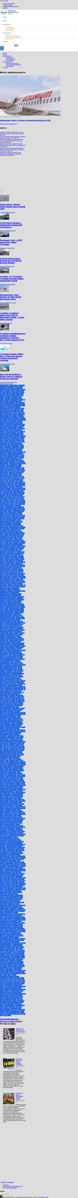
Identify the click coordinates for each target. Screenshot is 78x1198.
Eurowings (15, 476)
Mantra (5, 511)
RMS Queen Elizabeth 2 (9, 549)
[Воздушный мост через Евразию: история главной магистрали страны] (4, 291)
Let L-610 (11, 504)
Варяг (1, 678)
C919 (19, 442)
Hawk (12, 489)
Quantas (11, 543)
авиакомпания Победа (16, 594)
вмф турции (5, 701)
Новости (5, 17)
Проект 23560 (14, 880)
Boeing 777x (3, 431)
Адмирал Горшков (8, 610)
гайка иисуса (15, 718)
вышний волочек (12, 717)
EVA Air (19, 476)
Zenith (1, 586)
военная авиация (18, 705)
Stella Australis (3, 568)
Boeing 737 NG (16, 418)
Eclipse (18, 471)
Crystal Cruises (12, 462)
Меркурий (20, 811)
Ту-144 (7, 979)
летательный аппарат (19, 799)
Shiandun (2, 560)
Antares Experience (16, 405)
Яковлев (15, 1014)
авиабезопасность (20, 586)
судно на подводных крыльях (17, 956)
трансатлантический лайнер (7, 976)
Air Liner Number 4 (6, 392)
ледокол (15, 798)
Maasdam (2, 508)
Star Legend (17, 566)
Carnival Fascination (14, 444)
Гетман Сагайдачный (5, 723)
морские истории (18, 821)
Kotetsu (12, 501)
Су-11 (16, 950)
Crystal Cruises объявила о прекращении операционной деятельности (11, 225)
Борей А (15, 669)
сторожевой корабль (9, 949)
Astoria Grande (17, 408)
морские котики (4, 823)
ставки (13, 947)
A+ (18, 385)
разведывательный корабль (16, 896)
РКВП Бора (20, 909)
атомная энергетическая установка (12, 630)
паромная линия (14, 852)
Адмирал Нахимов (18, 612)
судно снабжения (16, 957)
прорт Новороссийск (13, 894)
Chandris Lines (18, 450)
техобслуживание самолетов (7, 970)
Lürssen (15, 507)
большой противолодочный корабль (11, 668)
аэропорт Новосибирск (5, 644)
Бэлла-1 (2, 676)
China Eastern (19, 452)
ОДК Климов (3, 849)
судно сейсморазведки (6, 957)
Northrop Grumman (16, 524)
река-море (15, 905)
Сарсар (21, 925)
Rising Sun (18, 547)
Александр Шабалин (15, 620)
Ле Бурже (6, 796)
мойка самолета (9, 815)
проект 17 (12, 876)
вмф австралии (7, 694)
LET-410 (16, 504)
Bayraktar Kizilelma (4, 415)
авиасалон (14, 601)
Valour (13, 579)
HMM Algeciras (17, 491)
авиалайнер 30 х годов (11, 597)
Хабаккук (2, 999)
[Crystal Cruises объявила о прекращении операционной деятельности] (4, 219)
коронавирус (15, 781)
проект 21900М (18, 878)
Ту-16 (11, 979)
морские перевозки (13, 823)
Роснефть (11, 914)
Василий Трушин (15, 678)
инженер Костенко (14, 750)
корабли (19, 775)
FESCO (11, 479)
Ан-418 (8, 624)
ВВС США (22, 681)
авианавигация (20, 597)
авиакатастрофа (16, 589)
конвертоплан (8, 770)
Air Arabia (17, 391)
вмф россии (14, 699)
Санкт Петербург (15, 925)
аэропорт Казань (4, 640)
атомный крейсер (17, 631)
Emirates (10, 473)
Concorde (2, 457)
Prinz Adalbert (16, 540)
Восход (5, 714)
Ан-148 (1, 624)
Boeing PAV (16, 436)
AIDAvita (12, 391)
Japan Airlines (12, 499)
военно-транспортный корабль (7, 707)
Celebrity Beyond (15, 446)
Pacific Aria (14, 536)
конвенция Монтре (13, 769)
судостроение (10, 962)
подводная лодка (4, 862)
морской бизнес (11, 828)
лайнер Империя (8, 795)
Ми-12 (12, 812)
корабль (19, 776)
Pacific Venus (3, 537)
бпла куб (21, 670)
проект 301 (3, 882)
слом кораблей (19, 936)
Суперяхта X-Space (12, 966)
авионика (16, 607)
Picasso (20, 539)
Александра (3, 621)
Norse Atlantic (8, 524)
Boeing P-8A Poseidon (8, 436)
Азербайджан (15, 615)
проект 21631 (3, 878)
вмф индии (6, 697)
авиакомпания (10, 591)
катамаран (22, 762)
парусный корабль (4, 853)
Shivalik (6, 560)
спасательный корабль (5, 943)
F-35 (21, 478)
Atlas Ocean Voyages (5, 411)
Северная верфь (4, 928)
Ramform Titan (12, 546)
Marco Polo (10, 511)
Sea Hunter (14, 556)
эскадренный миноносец (6, 1009)
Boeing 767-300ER (12, 427)
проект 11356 (3, 875)
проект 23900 (21, 880)
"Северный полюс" (4, 385)
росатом (2, 912)
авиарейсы (2, 601)
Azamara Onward (4, 413)
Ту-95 (1, 982)
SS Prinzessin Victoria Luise (16, 565)
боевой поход (8, 665)
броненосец (9, 672)
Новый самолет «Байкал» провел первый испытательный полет (12, 206)
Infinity (14, 497)
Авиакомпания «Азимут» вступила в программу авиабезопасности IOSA (25, 120)
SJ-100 (16, 562)
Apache (23, 405)
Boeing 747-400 (8, 426)
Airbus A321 (7, 397)
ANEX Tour (9, 405)
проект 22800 (13, 879)
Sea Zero (2, 557)
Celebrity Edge (7, 447)
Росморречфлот (4, 914)
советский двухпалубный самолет (9, 938)
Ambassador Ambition (10, 402)
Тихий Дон (11, 972)
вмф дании (18, 695)
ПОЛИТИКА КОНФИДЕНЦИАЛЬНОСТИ (12, 1186)
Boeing (11, 417)
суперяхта (4, 966)
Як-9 (5, 1014)
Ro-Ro (16, 549)
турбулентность (16, 982)
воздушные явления (18, 710)
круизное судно (9, 788)
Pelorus (16, 539)
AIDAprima (7, 391)
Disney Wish (18, 469)
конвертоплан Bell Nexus (18, 770)
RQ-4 (5, 552)
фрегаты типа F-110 (17, 998)
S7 (15, 552)
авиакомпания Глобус (5, 594)
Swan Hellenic (14, 569)
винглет (20, 685)
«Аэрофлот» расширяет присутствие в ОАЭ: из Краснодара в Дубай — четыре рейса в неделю (11, 132)
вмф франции (19, 701)
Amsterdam (22, 404)
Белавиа (21, 656)
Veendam (18, 579)
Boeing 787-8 (20, 433)
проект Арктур (18, 889)
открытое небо (10, 850)
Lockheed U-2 (17, 505)
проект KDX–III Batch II (5, 886)
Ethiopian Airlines (15, 475)
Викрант (5, 685)
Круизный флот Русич (5, 792)
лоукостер (10, 805)
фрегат (11, 995)
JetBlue (17, 499)
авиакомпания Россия (5, 595)
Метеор (2, 812)
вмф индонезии (12, 697)
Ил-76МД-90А (20, 747)
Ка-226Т (11, 759)
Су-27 (23, 950)
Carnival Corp (11, 443)
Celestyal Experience (10, 449)
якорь (19, 1014)
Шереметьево (11, 1007)
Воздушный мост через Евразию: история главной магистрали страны (10, 297)
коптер (5, 775)
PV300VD (6, 543)
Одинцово (19, 847)
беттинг (13, 662)
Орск (1, 850)
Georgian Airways (4, 486)
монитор (19, 815)
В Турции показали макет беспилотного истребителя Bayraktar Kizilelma (10, 260)
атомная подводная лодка (14, 630)
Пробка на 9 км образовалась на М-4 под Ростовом (20, 1030)
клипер (1, 767)
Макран (20, 805)
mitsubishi (13, 515)
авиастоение (3, 602)
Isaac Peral (10, 498)
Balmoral (15, 414)
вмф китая (18, 698)
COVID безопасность (10, 460)
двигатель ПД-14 (21, 730)
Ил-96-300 (5, 749)
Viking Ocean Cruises (5, 581)
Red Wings (19, 546)
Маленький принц (8, 808)
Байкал (1, 652)
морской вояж (3, 830)
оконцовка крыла (11, 849)
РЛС (24, 909)
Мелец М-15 (15, 811)
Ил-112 (8, 746)
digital (7, 468)
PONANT (2, 540)
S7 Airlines (19, 552)
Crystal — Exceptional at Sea (15, 463)
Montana (23, 515)
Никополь (18, 840)
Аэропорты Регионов (11, 649)
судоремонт (19, 960)
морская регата (8, 818)
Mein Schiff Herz (12, 513)
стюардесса (12, 950)
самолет (23, 920)
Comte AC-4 (17, 456)
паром (8, 852)
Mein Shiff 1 (19, 513)
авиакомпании (3, 591)
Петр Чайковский (4, 859)
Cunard (24, 463)
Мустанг (5, 836)
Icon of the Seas (9, 497)
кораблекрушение (12, 775)
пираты (13, 859)
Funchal (9, 485)
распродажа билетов (14, 901)
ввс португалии (10, 681)
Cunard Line (3, 465)
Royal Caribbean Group (13, 550)
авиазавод (9, 589)
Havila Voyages (7, 489)
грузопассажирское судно (6, 730)
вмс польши (6, 691)
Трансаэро (16, 976)
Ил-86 (1, 749)
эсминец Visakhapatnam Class (12, 1012)
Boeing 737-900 (4, 421)
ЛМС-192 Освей (15, 804)
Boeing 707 (16, 417)
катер (18, 765)
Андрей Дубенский (8, 626)
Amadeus (2, 402)
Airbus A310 (3, 395)
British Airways (12, 440)
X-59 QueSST (16, 585)
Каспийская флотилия (14, 762)
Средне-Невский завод (5, 946)
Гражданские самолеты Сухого (12, 727)
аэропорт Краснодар (14, 640)
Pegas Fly (11, 539)
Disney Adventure (16, 468)
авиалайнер (3, 597)
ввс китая (17, 679)
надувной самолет (12, 836)
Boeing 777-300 (21, 429)
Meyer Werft (15, 514)
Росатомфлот (8, 912)
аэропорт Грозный (9, 639)
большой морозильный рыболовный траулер (11, 667)
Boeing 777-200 (4, 429)
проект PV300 (3, 888)
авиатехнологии (17, 602)
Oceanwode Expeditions (15, 533)
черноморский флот (9, 1005)
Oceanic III (6, 533)
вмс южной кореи (17, 692)
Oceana (16, 531)
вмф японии (14, 702)
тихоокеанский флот (15, 973)
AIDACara (23, 389)
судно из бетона (10, 954)
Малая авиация (9, 38)
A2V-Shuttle (22, 385)
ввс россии (17, 681)
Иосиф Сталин (8, 753)
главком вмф (7, 724)
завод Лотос (12, 739)
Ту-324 (23, 980)
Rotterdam (20, 549)
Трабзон (9, 975)
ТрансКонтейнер (4, 978)
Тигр (16, 970)
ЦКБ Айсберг (3, 1002)
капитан (17, 760)
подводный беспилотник (14, 862)
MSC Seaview (15, 518)
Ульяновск (9, 986)
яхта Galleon (8, 1015)
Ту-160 (14, 979)
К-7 (7, 759)
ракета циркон (17, 899)
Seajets (2, 559)
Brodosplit (18, 440)
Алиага (14, 621)
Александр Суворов (5, 620)
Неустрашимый (4, 840)
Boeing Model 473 (4, 434)
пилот (10, 859)
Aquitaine (2, 407)
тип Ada (24, 970)
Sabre (23, 552)
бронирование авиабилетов (17, 673)
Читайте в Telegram (8, 5)
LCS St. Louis (3, 502)
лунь (14, 805)
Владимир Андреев (8, 688)
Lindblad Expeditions (9, 505)
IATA (10, 495)
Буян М (16, 675)
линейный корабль (13, 802)
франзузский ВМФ (4, 995)
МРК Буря (2, 834)
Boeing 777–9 (15, 431)
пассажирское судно (5, 856)
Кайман (7, 760)
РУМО (23, 917)
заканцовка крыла (4, 740)
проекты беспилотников (6, 892)
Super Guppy (15, 568)
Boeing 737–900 (19, 423)
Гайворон (9, 718)
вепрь (10, 683)
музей (20, 834)
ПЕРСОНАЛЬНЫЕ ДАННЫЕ (10, 1188)
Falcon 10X (6, 479)
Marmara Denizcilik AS (18, 511)
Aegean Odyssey (18, 388)
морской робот (13, 831)
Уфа (10, 991)
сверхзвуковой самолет (6, 927)
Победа (19, 860)
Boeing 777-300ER (4, 430)
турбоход (9, 982)
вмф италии (7, 698)
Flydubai (2, 482)
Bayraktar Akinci (21, 414)
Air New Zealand (15, 392)
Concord (22, 456)
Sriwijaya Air (18, 563)
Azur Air (16, 413)
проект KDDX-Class (20, 885)
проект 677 (8, 883)
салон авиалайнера (16, 920)
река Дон (10, 905)
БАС (7, 654)
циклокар (14, 1001)
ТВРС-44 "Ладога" (17, 967)
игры (5, 746)
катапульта (2, 763)
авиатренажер (3, 604)
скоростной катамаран (10, 936)
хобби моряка (13, 999)
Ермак (17, 737)
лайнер (1, 795)
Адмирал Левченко (9, 612)
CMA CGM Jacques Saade (13, 455)
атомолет (11, 633)
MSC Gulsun (3, 518)
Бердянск (2, 657)
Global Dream (12, 486)
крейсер (7, 785)
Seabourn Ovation (14, 557)
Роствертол (19, 915)
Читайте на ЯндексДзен (9, 3)
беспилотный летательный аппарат (10, 661)
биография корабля (5, 663)
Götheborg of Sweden (5, 488)
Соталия (6, 941)
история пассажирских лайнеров (10, 756)
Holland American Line (7, 494)
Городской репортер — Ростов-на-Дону (10, 1020)
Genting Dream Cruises (19, 485)
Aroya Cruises (11, 407)
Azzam (20, 413)
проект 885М (15, 883)
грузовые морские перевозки (12, 728)
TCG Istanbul (3, 572)
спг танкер (23, 943)
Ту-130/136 (3, 979)
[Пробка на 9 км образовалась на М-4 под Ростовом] (8, 1039)
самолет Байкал (13, 921)
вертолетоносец (21, 683)
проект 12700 (6, 876)
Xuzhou (21, 585)
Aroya (6, 407)
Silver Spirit (2, 562)
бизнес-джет (18, 662)
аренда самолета (12, 627)
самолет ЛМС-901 (15, 923)
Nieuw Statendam (17, 523)
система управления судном (13, 934)
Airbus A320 (9, 395)
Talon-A (15, 570)
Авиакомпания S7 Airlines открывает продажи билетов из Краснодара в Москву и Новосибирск (12, 144)
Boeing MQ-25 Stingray (14, 434)
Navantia (18, 521)
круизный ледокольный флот (7, 791)
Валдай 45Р (11, 676)
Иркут (21, 753)
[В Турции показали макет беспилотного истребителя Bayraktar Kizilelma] (4, 255)
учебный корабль (15, 991)
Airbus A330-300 (15, 398)
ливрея (20, 801)
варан (15, 676)
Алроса (2, 623)
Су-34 (1, 951)
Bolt (10, 437)
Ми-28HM (19, 812)
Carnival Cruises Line (5, 444)
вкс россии (20, 686)
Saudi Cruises (17, 555)
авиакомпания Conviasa (19, 591)
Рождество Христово (9, 911)
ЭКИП (20, 1007)
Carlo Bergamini (3, 443)
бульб (12, 675)
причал (12, 872)
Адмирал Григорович (19, 610)
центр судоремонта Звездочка (11, 1000)
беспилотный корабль (8, 660)
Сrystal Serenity (4, 920)
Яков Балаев (10, 1014)
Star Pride (22, 566)
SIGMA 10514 (11, 560)
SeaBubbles (21, 557)
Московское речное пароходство (8, 833)
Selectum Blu (7, 559)
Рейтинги (5, 41)
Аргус (6, 627)
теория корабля (9, 969)
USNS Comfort (7, 576)
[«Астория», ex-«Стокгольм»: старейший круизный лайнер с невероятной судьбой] (4, 273)
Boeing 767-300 (4, 427)
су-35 (4, 951)
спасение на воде (16, 943)
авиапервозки (20, 598)
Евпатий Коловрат (11, 737)
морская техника (6, 820)
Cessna (10, 450)
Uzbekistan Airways (7, 579)
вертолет (14, 683)
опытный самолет (19, 849)
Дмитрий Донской (4, 734)
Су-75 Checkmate (20, 951)
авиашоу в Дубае (10, 607)
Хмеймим (7, 999)
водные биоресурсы (18, 704)
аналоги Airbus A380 (15, 624)
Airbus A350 (7, 400)
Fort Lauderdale (19, 482)
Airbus (7, 394)
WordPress (42, 1197)
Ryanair (9, 552)
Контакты (5, 8)
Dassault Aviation (13, 465)
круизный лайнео (13, 789)
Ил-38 (1, 747)
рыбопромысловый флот (19, 918)
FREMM (15, 484)
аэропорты (2, 649)
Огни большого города (11, 847)
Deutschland (3, 468)
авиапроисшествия (19, 599)
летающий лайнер (4, 801)
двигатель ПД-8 (4, 731)
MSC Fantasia (21, 517)
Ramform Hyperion (4, 546)
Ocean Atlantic (14, 530)
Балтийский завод (16, 652)
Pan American (10, 537)
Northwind (2, 526)
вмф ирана (19, 697)
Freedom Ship (10, 484)
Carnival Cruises (18, 443)
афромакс (22, 633)
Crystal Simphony (4, 463)
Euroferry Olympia (8, 476)
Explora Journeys (16, 478)
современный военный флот (7, 940)
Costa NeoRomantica (5, 459)
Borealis (22, 439)
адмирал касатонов (5, 611)
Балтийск (10, 652)
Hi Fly (4, 491)
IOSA (21, 497)
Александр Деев (11, 618)
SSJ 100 (6, 566)
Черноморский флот (20, 1005)
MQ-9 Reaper (3, 517)
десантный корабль (8, 733)
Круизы (5, 21)
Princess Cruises (9, 540)
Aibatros (2, 389)
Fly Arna (16, 481)
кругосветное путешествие (16, 785)
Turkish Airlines (21, 573)
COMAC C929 (10, 456)
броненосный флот (17, 672)
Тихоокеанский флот (5, 973)
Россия (14, 915)
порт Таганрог (3, 866)
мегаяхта (18, 810)
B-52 (4, 414)
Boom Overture (7, 439)
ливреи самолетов (13, 801)
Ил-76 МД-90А (13, 747)
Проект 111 (22, 873)
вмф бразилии (14, 694)
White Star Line (8, 582)
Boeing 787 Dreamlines (11, 433)
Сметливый (5, 937)
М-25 (17, 805)
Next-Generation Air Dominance (11, 522)
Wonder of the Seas (11, 584)
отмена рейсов (18, 850)
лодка (6, 805)
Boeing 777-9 (19, 430)
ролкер (17, 911)
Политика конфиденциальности (10, 6)
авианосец (13, 598)
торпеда (5, 975)
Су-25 (20, 950)
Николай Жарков (12, 840)
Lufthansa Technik (9, 507)
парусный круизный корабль (16, 853)
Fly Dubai (21, 481)
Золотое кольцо (4, 743)
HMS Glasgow (13, 492)
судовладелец (19, 959)
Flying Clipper (7, 482)
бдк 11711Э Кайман (17, 654)
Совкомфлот (15, 938)
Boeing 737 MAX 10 (7, 418)
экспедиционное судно (15, 1008)
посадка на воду (9, 867)
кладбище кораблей (7, 766)
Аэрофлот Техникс (15, 650)
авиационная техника (12, 604)
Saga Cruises (3, 553)
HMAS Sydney (9, 491)
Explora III (9, 478)
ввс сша (2, 682)
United (18, 575)
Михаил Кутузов (22, 814)
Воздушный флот (7, 33)
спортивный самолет (17, 944)
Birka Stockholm (13, 415)
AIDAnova (2, 391)
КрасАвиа (18, 783)
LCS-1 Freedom (10, 502)
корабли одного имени (10, 776)
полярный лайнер (9, 863)
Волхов (8, 712)
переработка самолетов (12, 857)
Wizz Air (20, 582)
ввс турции (7, 682)
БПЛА (14, 670)
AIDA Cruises (7, 389)
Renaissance (13, 547)
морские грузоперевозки (17, 820)
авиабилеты (9, 588)
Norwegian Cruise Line (14, 527)
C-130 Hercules (13, 442)
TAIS (12, 570)
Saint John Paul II (18, 553)
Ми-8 (23, 812)
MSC (10, 517)
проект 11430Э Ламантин (13, 875)
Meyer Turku (9, 514)
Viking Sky (18, 581)
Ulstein (15, 575)
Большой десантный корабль (10, 666)
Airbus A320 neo (16, 395)
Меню (2, 48)
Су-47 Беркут (9, 951)
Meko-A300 (3, 514)
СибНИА (23, 931)
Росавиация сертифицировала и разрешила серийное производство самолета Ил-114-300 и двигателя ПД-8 (13, 337)
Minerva (2, 515)
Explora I (4, 478)
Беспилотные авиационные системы (9, 659)
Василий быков (7, 678)
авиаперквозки (11, 599)
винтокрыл (2, 686)
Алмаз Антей (20, 621)
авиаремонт (8, 601)
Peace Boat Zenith (4, 539)
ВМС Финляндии (8, 692)
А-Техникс (13, 586)
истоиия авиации (4, 756)
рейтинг (6, 904)
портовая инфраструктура (13, 866)
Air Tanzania (3, 394)
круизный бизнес (4, 789)
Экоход (2, 1008)
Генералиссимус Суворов (13, 720)
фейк (12, 992)
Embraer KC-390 (20, 472)
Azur (13, 413)
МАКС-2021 (18, 807)
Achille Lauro (3, 386)
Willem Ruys (15, 582)
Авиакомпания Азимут (14, 592)
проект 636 (3, 883)
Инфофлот (2, 753)
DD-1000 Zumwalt (10, 466)
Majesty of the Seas (17, 510)
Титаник (7, 972)
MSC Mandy (9, 518)
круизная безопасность (13, 786)
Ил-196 (22, 746)
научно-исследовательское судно (12, 836)
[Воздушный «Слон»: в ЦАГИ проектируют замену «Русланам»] (4, 236)
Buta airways (7, 442)
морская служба (16, 818)
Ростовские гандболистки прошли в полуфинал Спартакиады (19, 1061)
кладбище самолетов (18, 766)
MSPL (5, 520)
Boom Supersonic (15, 439)
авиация (18, 605)
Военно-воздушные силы (12, 35)
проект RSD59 (10, 888)
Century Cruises (19, 449)
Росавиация (22, 911)
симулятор (2, 933)
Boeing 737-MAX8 (12, 421)
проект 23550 (7, 880)
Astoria (11, 408)
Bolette (7, 437)
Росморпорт (15, 912)
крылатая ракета (7, 794)
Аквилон (14, 617)
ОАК (6, 841)
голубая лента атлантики (16, 724)
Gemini (12, 485)
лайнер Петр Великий (17, 795)
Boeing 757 (21, 426)
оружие (4, 850)
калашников (12, 760)
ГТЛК (14, 730)
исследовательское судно (17, 754)
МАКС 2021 (6, 807)
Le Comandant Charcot (19, 502)
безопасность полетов (12, 656)
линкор (20, 802)
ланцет (1, 796)
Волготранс (3, 712)
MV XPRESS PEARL (12, 520)
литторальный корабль (5, 804)
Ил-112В (12, 746)
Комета (2, 769)
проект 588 (21, 882)
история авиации (12, 756)
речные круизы (20, 908)
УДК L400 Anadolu (9, 985)
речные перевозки (4, 909)
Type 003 (2, 575)
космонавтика (17, 782)
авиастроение (9, 602)
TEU (7, 572)
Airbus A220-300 (19, 394)
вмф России (8, 699)
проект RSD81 (18, 888)
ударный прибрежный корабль (12, 983)
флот (6, 993)
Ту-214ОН (11, 980)
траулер (22, 978)
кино (1, 766)
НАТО (18, 836)
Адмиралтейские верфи (6, 615)
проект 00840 (15, 873)
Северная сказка (12, 928)
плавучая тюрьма (20, 859)
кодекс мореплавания (17, 767)
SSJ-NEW (11, 566)
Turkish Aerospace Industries (11, 573)
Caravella (22, 442)
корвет (18, 779)
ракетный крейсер (4, 901)
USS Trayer (13, 578)
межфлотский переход (5, 811)
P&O (10, 536)
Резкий (2, 904)
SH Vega (22, 559)
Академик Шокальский (5, 617)
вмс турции (16, 691)
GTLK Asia (13, 488)
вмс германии (8, 689)
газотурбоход (3, 718)
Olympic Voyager (8, 534)
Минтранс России (7, 814)
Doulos (22, 469)
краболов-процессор (10, 783)
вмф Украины (12, 701)
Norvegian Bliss (8, 526)
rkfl (2, 549)
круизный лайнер (21, 789)
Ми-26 (15, 812)
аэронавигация (9, 634)
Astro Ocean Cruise (7, 410)
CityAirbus (10, 453)
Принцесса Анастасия (5, 872)
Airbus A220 (12, 394)
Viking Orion (13, 581)
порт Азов (23, 863)
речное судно (8, 907)
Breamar (6, 440)
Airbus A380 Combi (13, 401)
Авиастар (19, 601)
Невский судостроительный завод (9, 838)
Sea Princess (21, 556)
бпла (18, 670)
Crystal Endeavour (20, 462)
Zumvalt (5, 586)
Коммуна (6, 769)
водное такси (9, 704)
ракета (5, 899)
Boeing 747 (2, 424)
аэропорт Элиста (19, 647)
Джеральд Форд (17, 733)
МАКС (1, 807)
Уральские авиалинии (5, 989)
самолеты (20, 924)
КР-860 (23, 782)
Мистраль (14, 814)
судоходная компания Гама (9, 963)
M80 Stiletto (21, 507)
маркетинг (2, 810)
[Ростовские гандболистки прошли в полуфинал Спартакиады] (8, 1069)
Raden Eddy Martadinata (17, 544)
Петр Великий (22, 857)
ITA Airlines (21, 498)
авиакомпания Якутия (16, 595)
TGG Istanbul (12, 572)
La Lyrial (16, 501)
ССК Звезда (9, 947)
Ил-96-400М (12, 749)
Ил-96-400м (18, 749)
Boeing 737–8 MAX (9, 423)
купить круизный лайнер (17, 794)
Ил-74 (8, 747)
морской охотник (11, 830)
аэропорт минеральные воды (17, 643)
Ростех (5, 917)
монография (3, 817)
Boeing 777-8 (12, 430)
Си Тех (19, 931)
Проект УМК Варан (16, 891)
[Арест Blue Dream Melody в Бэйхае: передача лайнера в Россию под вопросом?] (4, 371)
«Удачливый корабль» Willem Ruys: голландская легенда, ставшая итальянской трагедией (11, 357)
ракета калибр (10, 899)
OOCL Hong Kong (17, 534)
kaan (21, 499)
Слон (1, 937)
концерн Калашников (11, 773)
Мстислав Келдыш (13, 834)
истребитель (3, 759)
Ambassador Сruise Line (8, 404)
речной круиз (15, 907)
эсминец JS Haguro (15, 1011)
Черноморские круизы (8, 1004)
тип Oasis (2, 972)
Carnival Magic (7, 446)
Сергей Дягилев (8, 930)
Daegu (7, 465)
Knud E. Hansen (6, 501)
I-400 (7, 495)
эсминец (15, 1009)
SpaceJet (12, 563)
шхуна (17, 1007)
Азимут (21, 615)
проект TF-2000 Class (9, 889)
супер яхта (9, 965)
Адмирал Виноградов (14, 608)
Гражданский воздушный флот (13, 37)
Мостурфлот (20, 833)
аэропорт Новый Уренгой (18, 644)
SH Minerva (17, 559)
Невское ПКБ (16, 838)
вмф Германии (11, 695)
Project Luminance (15, 542)
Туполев (5, 982)
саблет (9, 920)
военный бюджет (16, 708)
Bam (47, 1197)
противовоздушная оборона (7, 895)
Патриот (13, 856)
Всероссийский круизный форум (8, 715)
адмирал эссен (17, 614)
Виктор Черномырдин (13, 685)
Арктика (7, 628)
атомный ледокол (4, 633)
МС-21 (7, 834)
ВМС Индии (20, 689)
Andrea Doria (3, 405)
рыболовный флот (8, 918)
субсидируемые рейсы (5, 953)
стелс (17, 947)
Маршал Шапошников (10, 810)
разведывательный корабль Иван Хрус (9, 898)
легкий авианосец (18, 796)
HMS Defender (6, 492)
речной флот (13, 908)
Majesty (10, 510)
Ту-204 (22, 979)
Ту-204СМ (2, 980)
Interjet (18, 497)
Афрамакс (16, 633)
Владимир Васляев (18, 688)
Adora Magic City (10, 386)
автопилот (5, 608)
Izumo (1, 499)
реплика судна (21, 905)
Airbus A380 (6, 401)
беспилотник (19, 657)
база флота (23, 650)
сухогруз (19, 966)
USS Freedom (14, 576)
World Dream (19, 584)
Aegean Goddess (19, 386)
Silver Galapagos (19, 560)
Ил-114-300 (17, 746)
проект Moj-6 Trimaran (17, 886)
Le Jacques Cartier (4, 504)
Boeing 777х (9, 431)
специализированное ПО (6, 944)
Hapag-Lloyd (19, 488)
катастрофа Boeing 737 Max (12, 763)
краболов (2, 783)
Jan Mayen (5, 499)
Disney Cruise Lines (10, 469)
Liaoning (2, 505)
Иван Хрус (17, 744)
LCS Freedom (22, 501)
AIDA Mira (13, 389)
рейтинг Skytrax (12, 904)
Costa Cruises (20, 457)
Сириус (7, 933)
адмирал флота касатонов (6, 614)
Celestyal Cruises (15, 447)
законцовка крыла (13, 740)
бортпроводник (9, 670)
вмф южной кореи (6, 702)
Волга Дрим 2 (10, 711)
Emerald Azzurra (4, 473)
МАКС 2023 (12, 807)
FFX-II (21, 479)
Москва (23, 831)
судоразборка (12, 960)
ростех (1, 917)
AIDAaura (18, 389)
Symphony (20, 569)
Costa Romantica (14, 459)
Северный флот (21, 928)
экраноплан (7, 1008)
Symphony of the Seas (5, 570)
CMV (21, 455)
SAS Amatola (7, 555)
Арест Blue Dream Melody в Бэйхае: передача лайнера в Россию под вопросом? (11, 376)
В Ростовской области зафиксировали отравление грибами (19, 1096)
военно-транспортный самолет (9, 707)
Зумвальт (19, 743)
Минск (1, 814)
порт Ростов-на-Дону (15, 865)
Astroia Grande (15, 410)
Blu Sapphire (20, 415)
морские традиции (10, 825)
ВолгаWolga (17, 711)
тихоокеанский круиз (19, 972)
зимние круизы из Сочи (20, 741)
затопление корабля (9, 741)
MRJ (8, 517)
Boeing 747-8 (15, 426)
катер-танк (23, 765)
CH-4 (13, 450)
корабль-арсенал (12, 779)
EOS (9, 475)
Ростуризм (10, 917)
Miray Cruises (7, 515)
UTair (18, 578)
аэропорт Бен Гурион (10, 636)
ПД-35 (1, 857)
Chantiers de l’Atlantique (5, 452)
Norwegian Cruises (14, 528)
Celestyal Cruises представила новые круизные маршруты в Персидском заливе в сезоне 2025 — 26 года (12, 149)
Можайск (2, 815)
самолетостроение (12, 924)
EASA (15, 471)
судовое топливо (4, 960)
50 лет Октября (13, 385)
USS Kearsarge (21, 576)
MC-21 (6, 513)
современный (21, 938)
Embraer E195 (12, 472)
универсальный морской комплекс (12, 988)
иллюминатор (6, 750)
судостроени (3, 962)
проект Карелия (8, 891)
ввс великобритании (10, 679)
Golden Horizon (19, 486)
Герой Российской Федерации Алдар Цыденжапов (11, 720)
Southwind (7, 563)
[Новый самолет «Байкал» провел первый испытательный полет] (4, 201)
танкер (11, 967)
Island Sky (15, 498)
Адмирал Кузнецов (14, 611)
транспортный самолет (14, 978)
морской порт (19, 830)
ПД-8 (5, 857)
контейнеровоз (3, 772)
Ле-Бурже (11, 796)
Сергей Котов (15, 930)
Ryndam (13, 552)
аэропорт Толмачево (10, 647)
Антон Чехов (16, 626)
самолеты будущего (5, 925)
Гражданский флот (10, 28)
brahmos (2, 440)
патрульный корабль (20, 856)
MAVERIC (2, 513)
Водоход (2, 705)
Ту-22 (15, 980)
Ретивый (2, 907)
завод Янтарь (19, 739)
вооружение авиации (15, 712)
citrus (6, 453)
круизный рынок (19, 791)
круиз (24, 785)
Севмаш (2, 930)
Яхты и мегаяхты (10, 30)
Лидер (24, 801)
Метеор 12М (7, 812)
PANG (15, 537)
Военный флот (9, 27)
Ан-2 (5, 624)
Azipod (10, 413)
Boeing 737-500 (14, 420)
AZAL (22, 411)
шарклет (6, 1007)
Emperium (19, 473)
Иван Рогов (5, 744)
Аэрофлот (2, 650)
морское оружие (16, 827)
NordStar (2, 524)
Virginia (23, 581)
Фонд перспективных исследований (17, 993)
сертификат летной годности (10, 931)
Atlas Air (21, 410)
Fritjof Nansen (3, 485)
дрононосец (11, 736)
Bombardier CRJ (15, 437)
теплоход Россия (17, 969)
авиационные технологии (10, 605)
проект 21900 (10, 878)
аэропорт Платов (4, 646)
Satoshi (12, 555)
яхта (4, 1015)
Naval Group (12, 521)
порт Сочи (23, 865)
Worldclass (9, 585)
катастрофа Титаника (12, 765)
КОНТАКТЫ (6, 1185)
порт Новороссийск (5, 865)
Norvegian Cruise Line (18, 526)
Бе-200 (5, 656)
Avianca (19, 411)
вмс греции (14, 689)
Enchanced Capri (4, 475)
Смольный (11, 937)
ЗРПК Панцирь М (12, 743)
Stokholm (9, 568)
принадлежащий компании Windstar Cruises (15, 870)
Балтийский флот (4, 653)
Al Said (20, 401)
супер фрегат (3, 965)
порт (19, 863)
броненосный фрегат (5, 673)
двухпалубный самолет (14, 731)
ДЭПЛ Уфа (16, 736)
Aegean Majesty (4, 388)
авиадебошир (3, 589)
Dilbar (10, 468)
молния (15, 815)
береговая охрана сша (10, 657)
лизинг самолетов (4, 802)
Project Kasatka (7, 542)
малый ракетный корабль (19, 808)
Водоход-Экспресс (9, 705)
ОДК (24, 847)
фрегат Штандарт (7, 998)
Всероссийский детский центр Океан (16, 714)
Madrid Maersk (8, 508)
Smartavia (2, 563)
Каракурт (6, 762)
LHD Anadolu (22, 504)
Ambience (16, 404)
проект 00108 (8, 873)
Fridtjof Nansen (21, 484)
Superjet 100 (8, 569)
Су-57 (14, 951)
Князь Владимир (8, 767)
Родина (2, 911)
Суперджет (15, 965)
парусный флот (3, 854)
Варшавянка (20, 676)
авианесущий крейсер (5, 598)
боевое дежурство (14, 663)
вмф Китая (12, 698)
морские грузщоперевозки (6, 821)
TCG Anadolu (21, 570)
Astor (8, 408)
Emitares (15, 473)
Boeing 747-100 (9, 424)
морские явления (7, 827)
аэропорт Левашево (11, 641)
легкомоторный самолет (6, 798)
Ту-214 (7, 980)
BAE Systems (9, 414)
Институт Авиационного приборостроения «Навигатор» (12, 751)
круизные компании (17, 788)
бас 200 (10, 654)
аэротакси (18, 649)
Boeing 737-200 (6, 420)
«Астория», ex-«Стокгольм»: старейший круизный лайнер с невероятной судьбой (12, 278)
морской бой (19, 828)
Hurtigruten (16, 494)
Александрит (9, 621)
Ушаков (21, 991)
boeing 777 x (20, 427)
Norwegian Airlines (4, 527)
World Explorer (3, 585)
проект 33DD (15, 882)
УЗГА (5, 986)
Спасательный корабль (14, 941)
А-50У (8, 586)
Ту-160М (18, 979)
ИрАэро (15, 753)
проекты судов (3, 894)
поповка (16, 863)
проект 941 (3, 885)
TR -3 (19, 572)
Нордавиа (2, 841)
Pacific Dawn (20, 536)
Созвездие (17, 940)
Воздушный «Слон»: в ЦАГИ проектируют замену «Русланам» (11, 242)
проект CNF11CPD (10, 885)
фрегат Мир (12, 996)
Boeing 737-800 (22, 420)
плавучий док (3, 860)
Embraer (6, 472)
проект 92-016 (22, 883)
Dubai (9, 471)
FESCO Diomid (16, 479)
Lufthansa (2, 507)
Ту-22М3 (19, 980)
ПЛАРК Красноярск (12, 860)
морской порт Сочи (4, 831)
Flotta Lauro (11, 481)
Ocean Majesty (11, 531)
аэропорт (15, 634)
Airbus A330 (8, 398)
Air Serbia (22, 392)
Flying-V (13, 482)
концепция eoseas (12, 772)
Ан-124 (23, 623)
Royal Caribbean (4, 550)
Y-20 (24, 585)
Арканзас (2, 628)
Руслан (2, 918)
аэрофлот (7, 650)
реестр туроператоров (18, 902)
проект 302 (8, 882)
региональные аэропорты (6, 902)
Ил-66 (4, 747)
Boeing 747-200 (17, 424)
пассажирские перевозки (14, 854)
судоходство (20, 963)
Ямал (22, 1014)
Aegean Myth (11, 388)
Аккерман (18, 617)
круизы (13, 792)
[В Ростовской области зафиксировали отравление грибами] (8, 1104)
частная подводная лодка (13, 1002)
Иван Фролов (11, 744)
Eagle (12, 471)
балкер (5, 652)
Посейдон (16, 867)
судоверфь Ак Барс (11, 959)
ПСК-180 (7, 896)
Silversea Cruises (10, 562)
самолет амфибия (4, 921)
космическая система (8, 782)
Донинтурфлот (3, 736)
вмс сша (11, 691)
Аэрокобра (2, 634)
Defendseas (18, 466)
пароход (20, 852)
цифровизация (20, 1001)
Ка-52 (14, 759)
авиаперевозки (3, 599)
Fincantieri (2, 481)
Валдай (6, 676)
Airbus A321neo (14, 397)
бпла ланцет (3, 672)
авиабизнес (3, 588)
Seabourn (7, 557)
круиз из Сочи (3, 786)
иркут (18, 753)
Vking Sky (2, 582)
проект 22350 (6, 879)
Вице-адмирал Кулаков (11, 686)
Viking (21, 579)
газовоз (18, 717)
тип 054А (19, 970)
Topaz (16, 572)
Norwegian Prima (6, 530)
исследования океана (5, 754)
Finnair (6, 481)
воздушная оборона (8, 710)
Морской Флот (6, 24)
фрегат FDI (16, 995)
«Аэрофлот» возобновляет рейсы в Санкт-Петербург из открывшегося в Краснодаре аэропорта (10, 154)
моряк (19, 831)
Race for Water (7, 544)
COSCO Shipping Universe (11, 457)
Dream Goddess (4, 471)
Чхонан (1, 1007)
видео (1, 685)
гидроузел (13, 723)
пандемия (4, 852)
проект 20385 (19, 876)
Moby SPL (18, 515)
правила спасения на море (11, 869)
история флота (16, 757)
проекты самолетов (17, 892)
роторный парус (17, 917)
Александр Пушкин (20, 618)
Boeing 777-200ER (12, 429)
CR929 (17, 460)
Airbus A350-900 (15, 400)
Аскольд (5, 630)
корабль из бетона (14, 778)
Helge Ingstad (17, 489)
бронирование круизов (5, 675)
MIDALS (20, 514)
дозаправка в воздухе (14, 734)
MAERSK (14, 508)
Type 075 (7, 575)
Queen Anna (15, 543)
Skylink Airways (21, 562)
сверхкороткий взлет (17, 927)
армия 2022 (12, 628)
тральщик (14, 975)
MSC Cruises (15, 517)
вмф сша (19, 699)
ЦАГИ (18, 999)
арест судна (20, 627)
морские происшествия (9, 824)
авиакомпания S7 (4, 592)
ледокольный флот (9, 799)
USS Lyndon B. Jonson (5, 578)
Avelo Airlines (13, 411)
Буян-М (20, 675)
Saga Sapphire (9, 553)
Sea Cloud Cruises (7, 556)
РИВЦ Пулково (13, 909)
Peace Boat (20, 537)
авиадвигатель (15, 588)
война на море (3, 711)
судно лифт (17, 954)
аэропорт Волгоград (12, 637)
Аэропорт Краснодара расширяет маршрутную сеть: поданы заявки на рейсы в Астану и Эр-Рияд (11, 141)
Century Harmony (4, 450)
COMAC (5, 456)
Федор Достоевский (5, 992)
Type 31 (11, 575)
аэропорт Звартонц (19, 639)
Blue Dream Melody (4, 417)
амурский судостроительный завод (12, 623)
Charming (14, 452)
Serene (12, 559)
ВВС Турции (13, 682)
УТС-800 (6, 991)
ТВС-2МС (2, 969)
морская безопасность (12, 817)
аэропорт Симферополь (14, 646)
